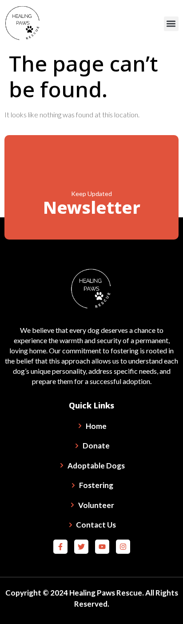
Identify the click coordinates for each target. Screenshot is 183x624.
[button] (171, 23)
